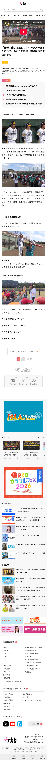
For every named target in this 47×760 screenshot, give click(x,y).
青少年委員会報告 (31, 659)
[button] (4, 757)
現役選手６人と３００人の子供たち (20, 86)
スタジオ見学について (33, 669)
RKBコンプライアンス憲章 (32, 700)
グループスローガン (10, 694)
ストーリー (7, 672)
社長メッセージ (9, 666)
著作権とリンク (38, 739)
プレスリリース (8, 706)
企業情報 (6, 697)
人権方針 (25, 697)
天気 (30, 15)
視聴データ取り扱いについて (34, 737)
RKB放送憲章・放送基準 (12, 681)
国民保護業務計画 (31, 653)
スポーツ (37, 15)
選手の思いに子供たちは (15, 99)
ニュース (24, 15)
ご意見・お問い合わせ (33, 663)
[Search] (41, 9)
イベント (16, 15)
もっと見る (41, 437)
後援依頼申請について (33, 666)
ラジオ (10, 15)
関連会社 (28, 672)
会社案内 (6, 678)
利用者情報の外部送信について (33, 742)
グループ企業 (8, 700)
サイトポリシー (38, 734)
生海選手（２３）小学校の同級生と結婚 (22, 103)
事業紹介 (6, 669)
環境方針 (28, 656)
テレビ (3, 15)
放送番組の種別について (33, 647)
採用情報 (6, 675)
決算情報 (6, 709)
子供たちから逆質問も (14, 95)
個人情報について (28, 694)
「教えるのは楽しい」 (14, 90)
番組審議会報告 (30, 650)
